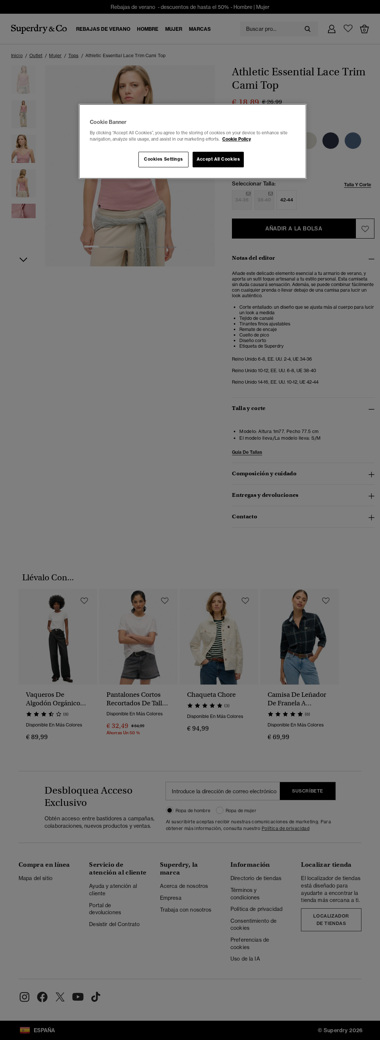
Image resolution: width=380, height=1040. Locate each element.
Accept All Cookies (218, 159)
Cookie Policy (236, 139)
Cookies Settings (163, 159)
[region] (193, 141)
